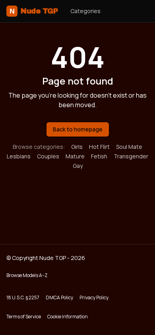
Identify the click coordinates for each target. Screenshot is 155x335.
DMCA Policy (59, 297)
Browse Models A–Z (27, 275)
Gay (78, 165)
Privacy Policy (93, 297)
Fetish (99, 156)
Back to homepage (78, 129)
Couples (48, 156)
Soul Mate (129, 146)
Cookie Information (67, 316)
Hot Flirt (99, 146)
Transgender (131, 156)
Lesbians (19, 156)
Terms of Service (23, 316)
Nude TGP (34, 11)
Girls (77, 146)
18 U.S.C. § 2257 (22, 297)
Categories (85, 11)
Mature (75, 156)
